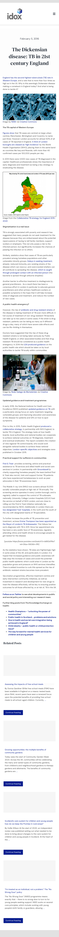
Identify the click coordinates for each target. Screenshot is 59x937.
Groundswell (42, 469)
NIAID (13, 121)
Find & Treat (8, 463)
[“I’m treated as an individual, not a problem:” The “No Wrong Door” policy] (29, 870)
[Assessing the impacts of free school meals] (29, 665)
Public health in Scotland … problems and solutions (32, 617)
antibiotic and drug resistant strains (37, 310)
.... (45, 700)
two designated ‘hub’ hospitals (16, 510)
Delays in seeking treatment (39, 261)
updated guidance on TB (39, 409)
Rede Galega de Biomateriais (24, 392)
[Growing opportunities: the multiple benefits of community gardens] (29, 731)
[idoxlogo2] (14, 9)
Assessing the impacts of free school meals (24, 684)
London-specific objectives (25, 449)
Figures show (8, 133)
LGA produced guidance (35, 344)
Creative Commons (28, 121)
